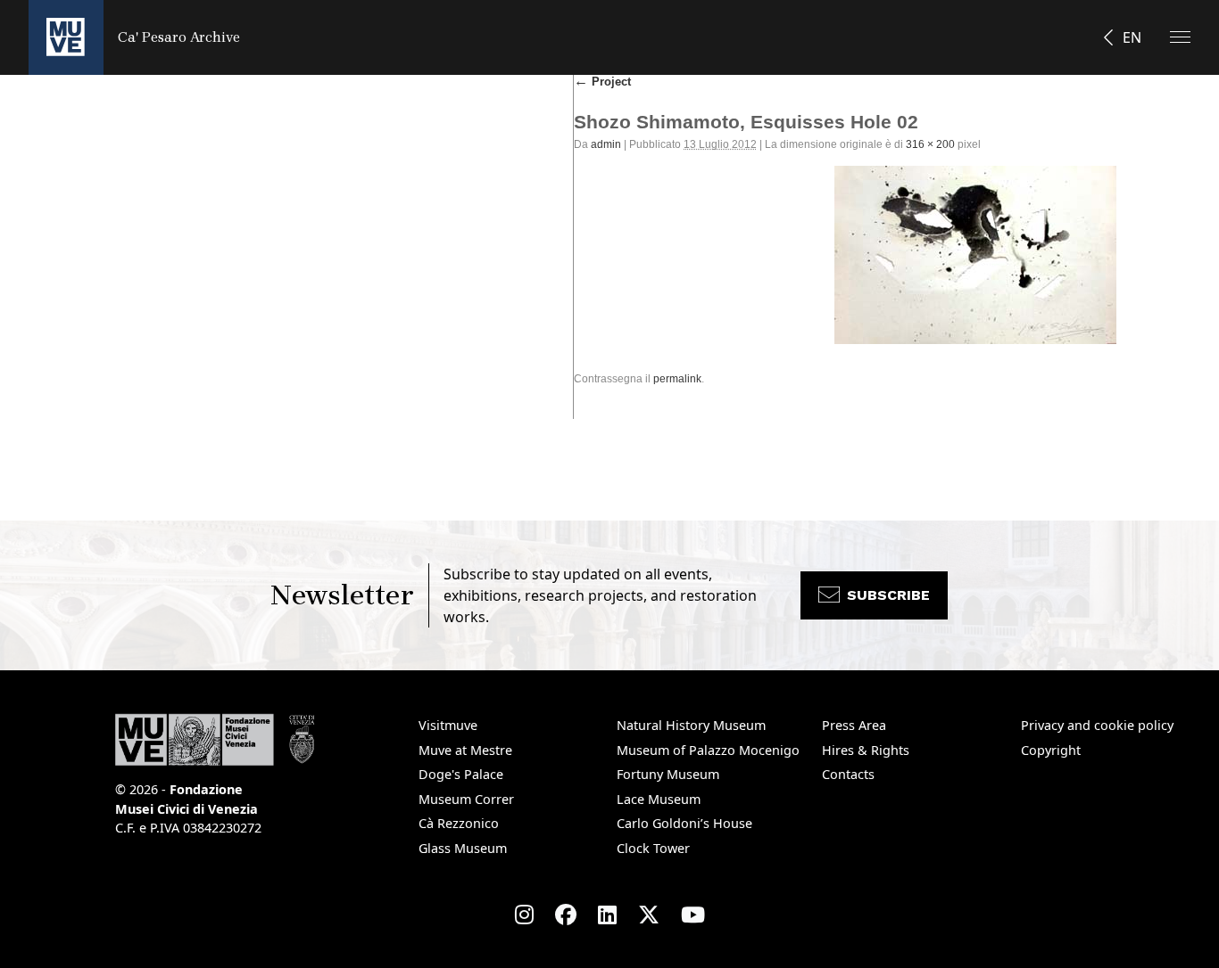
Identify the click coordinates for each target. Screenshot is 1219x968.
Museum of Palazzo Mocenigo (708, 750)
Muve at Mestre (465, 750)
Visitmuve (448, 725)
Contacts (848, 774)
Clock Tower (653, 848)
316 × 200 (930, 144)
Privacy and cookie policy (1097, 725)
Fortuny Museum (668, 774)
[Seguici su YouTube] (693, 914)
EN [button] (1132, 37)
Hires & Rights (865, 750)
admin (606, 144)
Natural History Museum (691, 725)
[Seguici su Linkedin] (607, 914)
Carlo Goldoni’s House (684, 823)
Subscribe (888, 595)
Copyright (1051, 750)
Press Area (854, 725)
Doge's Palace (461, 774)
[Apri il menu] (1180, 37)
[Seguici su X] (648, 914)
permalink (677, 379)
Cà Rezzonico (459, 823)
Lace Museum (659, 799)
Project (602, 81)
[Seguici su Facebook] (565, 914)
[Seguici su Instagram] (524, 914)
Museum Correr (466, 799)
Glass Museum (463, 848)
